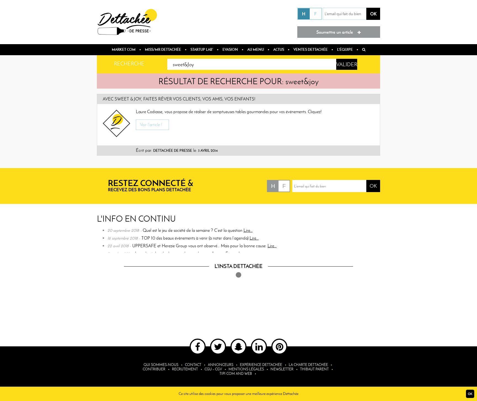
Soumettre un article (338, 31)
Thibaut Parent (314, 369)
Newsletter (282, 369)
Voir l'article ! (151, 124)
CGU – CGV (213, 369)
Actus (278, 49)
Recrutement (185, 369)
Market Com (124, 49)
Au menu (255, 49)
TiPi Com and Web (235, 373)
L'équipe (345, 49)
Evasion (230, 49)
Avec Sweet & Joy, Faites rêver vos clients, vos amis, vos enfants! (179, 99)
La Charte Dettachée (308, 365)
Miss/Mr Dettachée (163, 49)
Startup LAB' (201, 49)
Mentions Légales (246, 369)
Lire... (248, 230)
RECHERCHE (129, 63)
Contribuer (154, 369)
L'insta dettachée (238, 266)
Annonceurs (220, 365)
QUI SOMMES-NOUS (161, 365)
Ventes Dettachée (310, 49)
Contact (193, 365)
